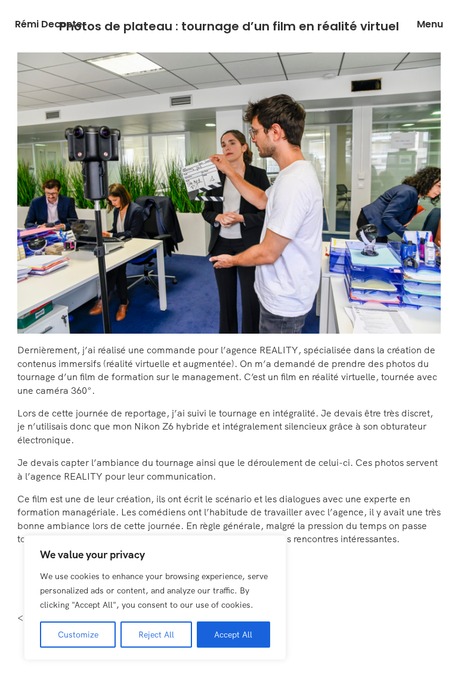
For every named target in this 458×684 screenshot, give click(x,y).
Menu (430, 24)
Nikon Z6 (154, 426)
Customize (78, 634)
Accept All (233, 634)
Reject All (156, 634)
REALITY (278, 350)
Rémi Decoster (50, 24)
